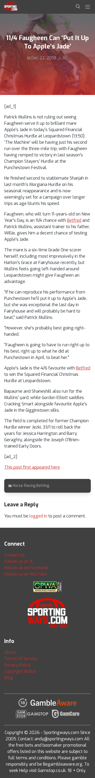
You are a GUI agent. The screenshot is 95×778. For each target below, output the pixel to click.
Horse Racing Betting (31, 485)
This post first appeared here (32, 467)
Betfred (74, 220)
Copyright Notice (20, 671)
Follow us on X (18, 561)
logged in (38, 516)
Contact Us (14, 555)
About (10, 652)
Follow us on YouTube (25, 574)
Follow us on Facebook (26, 567)
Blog (8, 677)
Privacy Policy (17, 665)
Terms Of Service (20, 658)
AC (65, 58)
